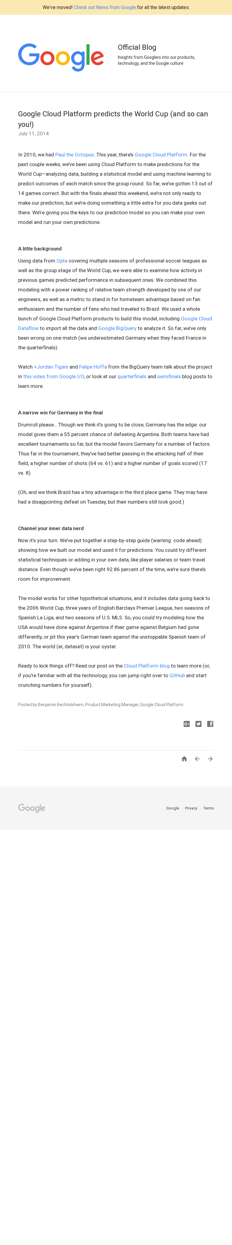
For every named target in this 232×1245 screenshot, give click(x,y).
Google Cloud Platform (161, 155)
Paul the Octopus (74, 155)
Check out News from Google (105, 7)
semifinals (169, 376)
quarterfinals (132, 376)
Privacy (191, 808)
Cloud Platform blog (147, 666)
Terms (208, 808)
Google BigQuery (117, 328)
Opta (61, 261)
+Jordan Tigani (51, 367)
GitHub (177, 675)
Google (173, 808)
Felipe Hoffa (93, 367)
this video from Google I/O (53, 376)
